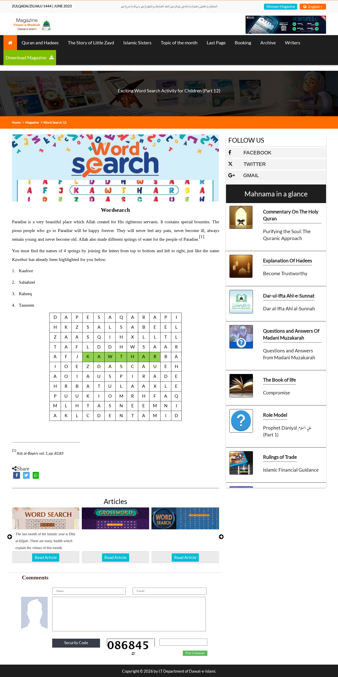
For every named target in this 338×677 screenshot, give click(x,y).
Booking (243, 42)
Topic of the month (179, 42)
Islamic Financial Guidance (291, 470)
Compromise (276, 392)
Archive (268, 42)
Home (16, 122)
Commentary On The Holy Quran (290, 215)
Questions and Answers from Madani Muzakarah (289, 354)
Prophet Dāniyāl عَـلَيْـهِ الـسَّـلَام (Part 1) (287, 431)
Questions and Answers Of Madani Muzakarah (291, 334)
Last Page (216, 42)
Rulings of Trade (280, 457)
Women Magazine (280, 6)
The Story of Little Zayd (91, 42)
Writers (292, 42)
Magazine (32, 122)
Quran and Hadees (40, 42)
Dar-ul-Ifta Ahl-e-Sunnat (289, 295)
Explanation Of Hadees (287, 260)
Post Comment (195, 653)
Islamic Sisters (137, 42)
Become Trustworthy (285, 273)
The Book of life (279, 379)
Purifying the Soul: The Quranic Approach (287, 234)
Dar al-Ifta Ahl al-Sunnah (289, 308)
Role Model (275, 415)
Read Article (46, 557)
